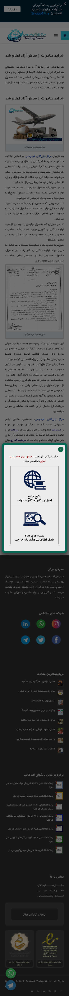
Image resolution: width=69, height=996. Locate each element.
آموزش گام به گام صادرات (34, 500)
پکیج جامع (34, 496)
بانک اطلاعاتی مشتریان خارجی (34, 539)
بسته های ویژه (34, 535)
